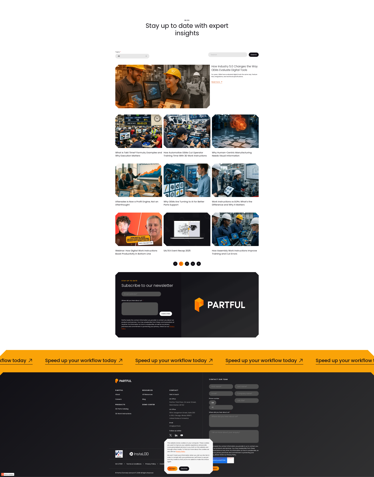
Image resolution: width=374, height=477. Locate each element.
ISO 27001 (119, 464)
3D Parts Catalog (121, 409)
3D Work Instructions (123, 413)
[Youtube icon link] (181, 435)
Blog (144, 399)
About (117, 394)
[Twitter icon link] (170, 435)
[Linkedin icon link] (176, 435)
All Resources (147, 394)
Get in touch (174, 394)
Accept (172, 468)
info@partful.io (175, 426)
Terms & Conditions (133, 464)
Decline (184, 468)
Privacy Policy (180, 451)
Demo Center (148, 404)
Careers (118, 399)
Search (254, 55)
